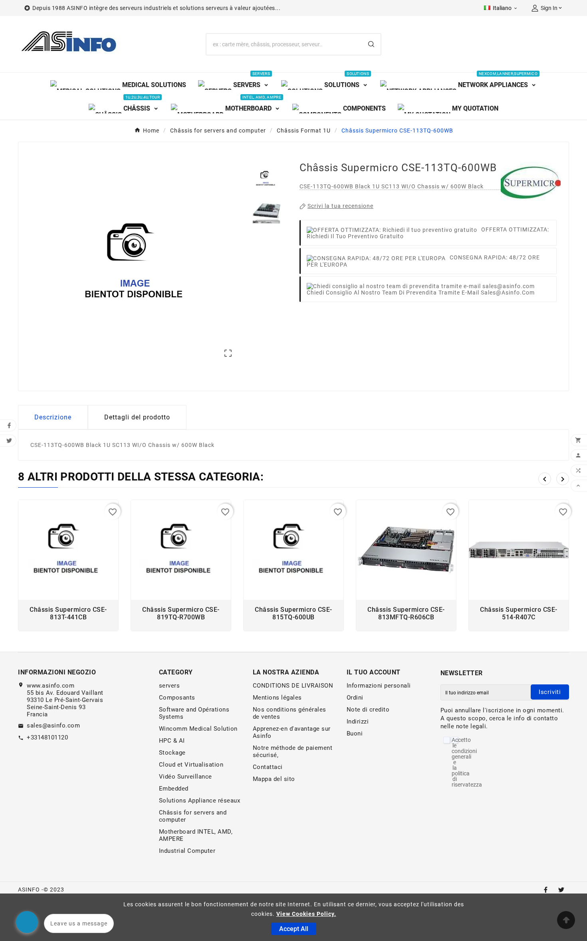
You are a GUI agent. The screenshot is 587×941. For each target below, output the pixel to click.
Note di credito (368, 709)
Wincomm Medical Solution (198, 728)
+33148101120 (47, 737)
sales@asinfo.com (53, 725)
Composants (177, 697)
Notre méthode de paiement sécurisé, (293, 751)
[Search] (371, 44)
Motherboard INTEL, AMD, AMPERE (196, 835)
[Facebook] (546, 890)
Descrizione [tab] (52, 417)
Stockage (172, 752)
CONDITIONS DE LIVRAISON (293, 685)
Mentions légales (277, 697)
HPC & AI (172, 740)
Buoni (355, 733)
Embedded (173, 788)
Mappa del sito (274, 779)
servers (169, 685)
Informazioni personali (379, 685)
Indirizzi (358, 721)
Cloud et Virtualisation (191, 764)
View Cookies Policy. (306, 914)
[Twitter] (561, 890)
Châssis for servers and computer (193, 816)
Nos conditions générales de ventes (289, 713)
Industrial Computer (187, 850)
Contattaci (268, 767)
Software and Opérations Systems (194, 713)
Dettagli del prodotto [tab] (137, 417)
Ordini (355, 697)
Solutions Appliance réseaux (199, 800)
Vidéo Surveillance (185, 776)
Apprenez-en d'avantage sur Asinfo (292, 732)
